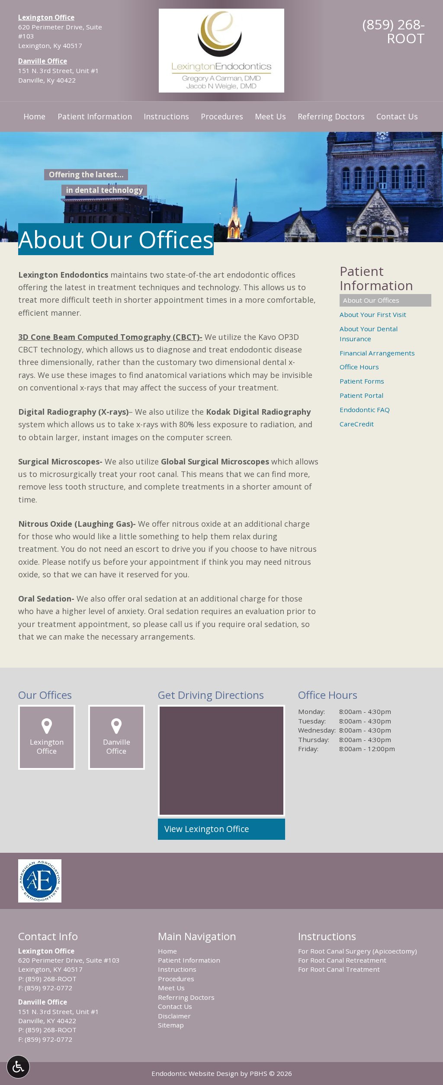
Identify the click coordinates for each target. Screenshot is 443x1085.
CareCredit (357, 423)
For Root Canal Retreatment (342, 960)
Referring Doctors (331, 116)
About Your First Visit (373, 314)
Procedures (222, 116)
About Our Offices (371, 300)
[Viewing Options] (18, 1067)
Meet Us (270, 116)
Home (34, 116)
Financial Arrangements (377, 353)
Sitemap (171, 1025)
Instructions (166, 116)
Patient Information (95, 116)
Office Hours (359, 366)
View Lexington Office (206, 829)
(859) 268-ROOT (394, 31)
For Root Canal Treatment (339, 969)
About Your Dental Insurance (369, 333)
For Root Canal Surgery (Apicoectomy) (357, 951)
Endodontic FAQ (365, 409)
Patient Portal (361, 395)
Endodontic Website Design (194, 1073)
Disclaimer (174, 1015)
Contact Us (397, 116)
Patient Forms (362, 381)
